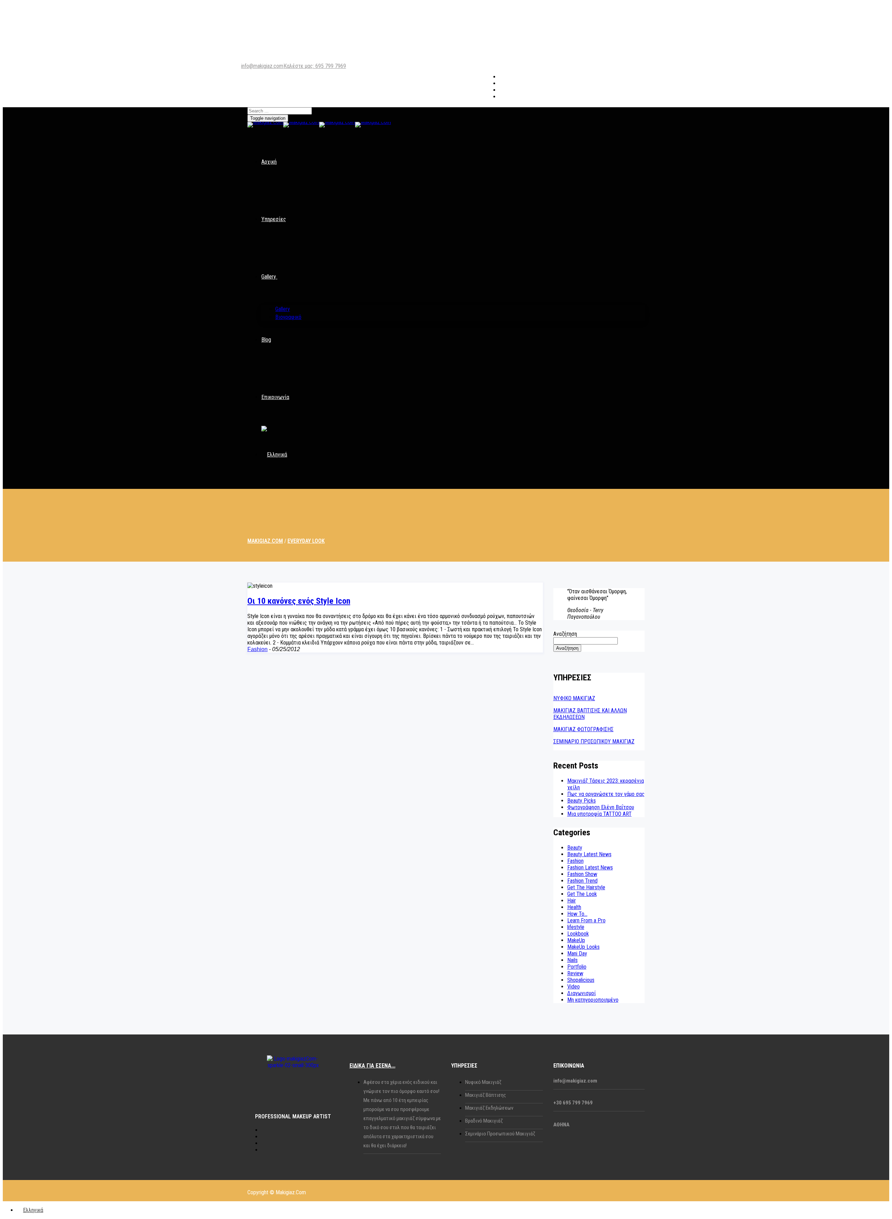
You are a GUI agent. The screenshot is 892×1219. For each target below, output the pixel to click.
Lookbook (578, 933)
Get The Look (582, 894)
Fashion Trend (582, 880)
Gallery (268, 276)
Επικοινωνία (275, 397)
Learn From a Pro (586, 920)
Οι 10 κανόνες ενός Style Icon (298, 601)
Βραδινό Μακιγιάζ (484, 1121)
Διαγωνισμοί (581, 993)
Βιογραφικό (288, 317)
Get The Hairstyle (586, 887)
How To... (577, 914)
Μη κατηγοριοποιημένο (592, 1000)
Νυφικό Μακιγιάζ (483, 1082)
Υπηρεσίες (273, 219)
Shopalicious (580, 980)
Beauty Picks (581, 800)
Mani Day (577, 953)
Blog (266, 339)
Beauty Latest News (589, 854)
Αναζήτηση (565, 634)
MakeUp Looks (583, 947)
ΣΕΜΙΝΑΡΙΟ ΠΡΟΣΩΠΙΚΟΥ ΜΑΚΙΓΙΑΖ (594, 741)
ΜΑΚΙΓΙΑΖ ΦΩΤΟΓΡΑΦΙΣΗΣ (583, 729)
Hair (571, 900)
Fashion (257, 649)
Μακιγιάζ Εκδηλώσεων (489, 1108)
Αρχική (269, 161)
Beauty (574, 847)
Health (574, 907)
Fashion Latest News (590, 867)
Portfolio (576, 966)
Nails (572, 960)
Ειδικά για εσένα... (372, 1065)
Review (575, 973)
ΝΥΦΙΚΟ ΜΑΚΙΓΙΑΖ (574, 698)
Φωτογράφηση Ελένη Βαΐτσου (600, 807)
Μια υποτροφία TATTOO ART (599, 814)
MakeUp (576, 940)
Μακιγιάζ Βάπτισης (485, 1095)
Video (573, 986)
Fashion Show (582, 874)
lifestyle (575, 927)
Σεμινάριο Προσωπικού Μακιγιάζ (500, 1134)
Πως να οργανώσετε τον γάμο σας (606, 794)
